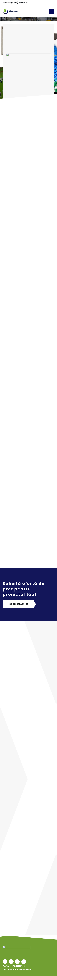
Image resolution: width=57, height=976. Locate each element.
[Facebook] (39, 3)
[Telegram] (52, 3)
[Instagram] (43, 3)
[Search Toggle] (45, 11)
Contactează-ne (18, 604)
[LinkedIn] (48, 3)
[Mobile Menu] (51, 11)
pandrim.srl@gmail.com (20, 969)
